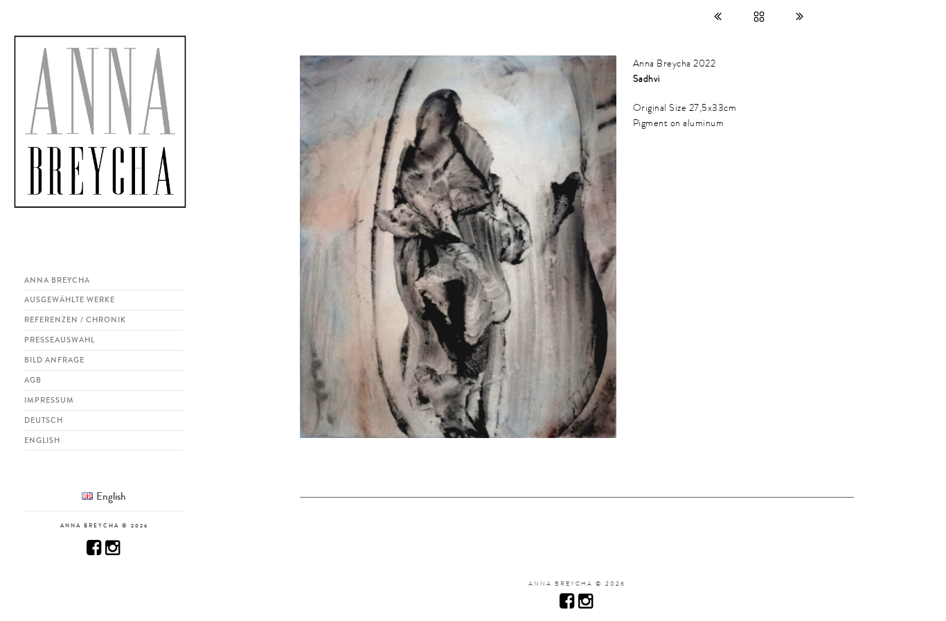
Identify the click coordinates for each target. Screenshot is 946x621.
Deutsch (43, 420)
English (42, 440)
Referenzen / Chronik (75, 319)
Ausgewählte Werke (69, 299)
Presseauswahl (59, 339)
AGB (33, 379)
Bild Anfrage (54, 359)
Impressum (49, 399)
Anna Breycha (57, 280)
